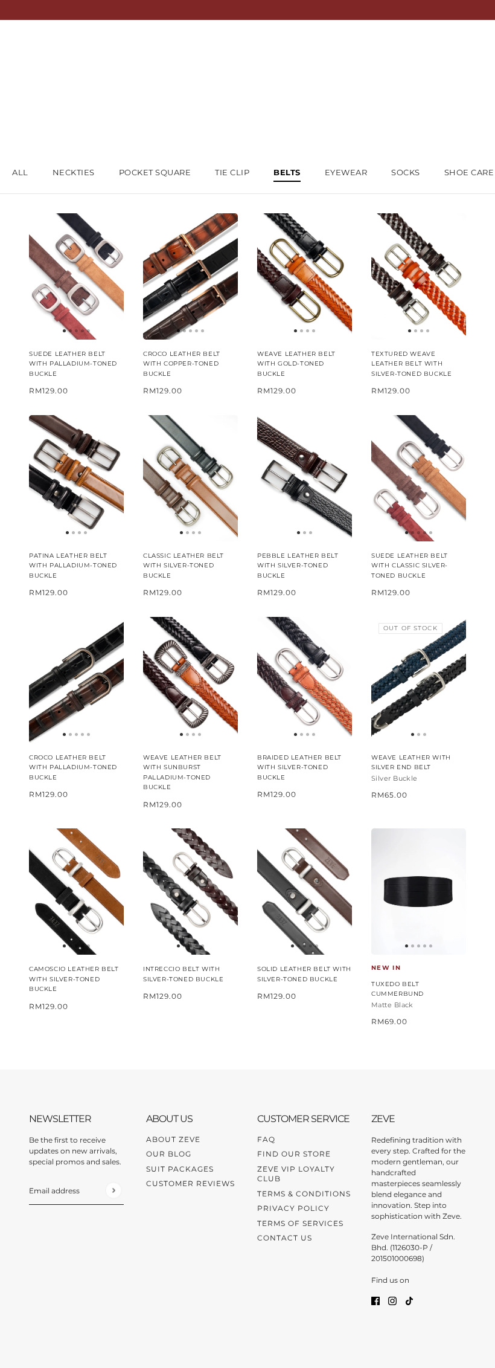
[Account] (436, 44)
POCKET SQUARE (155, 172)
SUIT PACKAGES (180, 1168)
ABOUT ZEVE (173, 1139)
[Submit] (113, 1190)
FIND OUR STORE (294, 1153)
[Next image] (110, 276)
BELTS (287, 172)
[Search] (413, 44)
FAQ (266, 1139)
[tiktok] (409, 1301)
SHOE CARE (469, 172)
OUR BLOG (168, 1153)
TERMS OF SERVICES (300, 1223)
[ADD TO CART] (76, 276)
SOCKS (405, 172)
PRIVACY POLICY (293, 1208)
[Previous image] (43, 276)
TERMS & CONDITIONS (304, 1193)
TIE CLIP (232, 172)
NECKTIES (74, 172)
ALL (20, 172)
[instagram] (392, 1301)
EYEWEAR (346, 172)
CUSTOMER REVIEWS (190, 1183)
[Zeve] (44, 45)
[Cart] (459, 44)
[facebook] (375, 1301)
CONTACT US (284, 1237)
